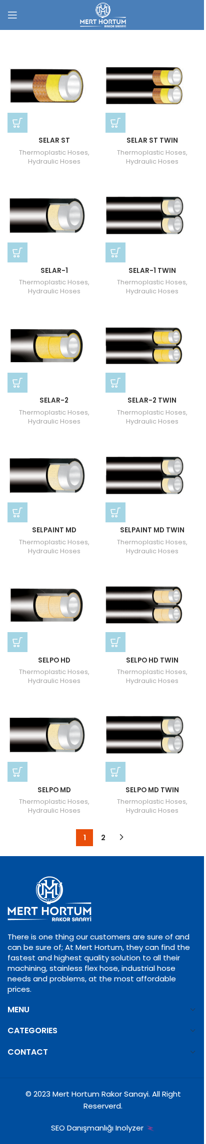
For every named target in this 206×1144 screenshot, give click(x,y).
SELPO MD (54, 790)
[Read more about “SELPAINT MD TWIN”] (116, 512)
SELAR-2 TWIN (152, 400)
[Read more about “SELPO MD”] (18, 772)
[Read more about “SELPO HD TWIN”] (116, 642)
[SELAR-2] (54, 346)
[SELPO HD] (54, 605)
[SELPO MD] (54, 735)
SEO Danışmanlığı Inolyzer (98, 1128)
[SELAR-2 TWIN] (152, 346)
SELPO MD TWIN (152, 790)
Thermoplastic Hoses (53, 152)
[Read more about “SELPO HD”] (18, 642)
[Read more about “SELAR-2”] (18, 383)
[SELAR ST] (54, 86)
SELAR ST (54, 140)
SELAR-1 (54, 270)
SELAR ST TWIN (152, 140)
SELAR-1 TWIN (152, 270)
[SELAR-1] (54, 216)
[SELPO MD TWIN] (152, 735)
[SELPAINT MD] (54, 476)
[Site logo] (103, 14)
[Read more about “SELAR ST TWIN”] (116, 123)
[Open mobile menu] (12, 15)
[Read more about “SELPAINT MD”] (18, 512)
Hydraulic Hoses (54, 161)
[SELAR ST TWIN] (152, 86)
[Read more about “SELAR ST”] (18, 123)
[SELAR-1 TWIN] (152, 216)
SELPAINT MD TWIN (152, 530)
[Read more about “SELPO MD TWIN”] (116, 772)
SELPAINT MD (54, 530)
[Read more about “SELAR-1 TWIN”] (116, 252)
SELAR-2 (54, 400)
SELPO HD (54, 660)
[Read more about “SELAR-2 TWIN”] (116, 383)
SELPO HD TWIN (152, 660)
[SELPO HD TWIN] (152, 605)
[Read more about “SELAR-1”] (18, 252)
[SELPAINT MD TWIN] (152, 476)
